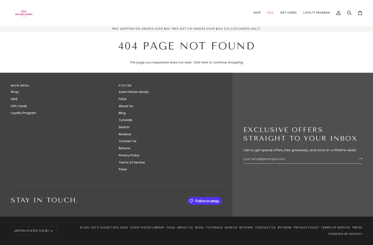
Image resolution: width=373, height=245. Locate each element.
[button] (257, 13)
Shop (15, 92)
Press (123, 169)
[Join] (358, 158)
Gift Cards (19, 106)
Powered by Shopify (345, 234)
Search (124, 127)
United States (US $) (31, 231)
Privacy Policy (129, 155)
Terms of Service (132, 162)
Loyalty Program (23, 113)
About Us (126, 106)
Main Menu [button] (20, 85)
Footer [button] (125, 85)
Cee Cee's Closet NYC (101, 227)
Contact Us (127, 141)
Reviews (125, 134)
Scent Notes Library (134, 92)
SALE (14, 99)
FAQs (123, 99)
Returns (124, 148)
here (204, 62)
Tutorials (125, 120)
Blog (122, 113)
